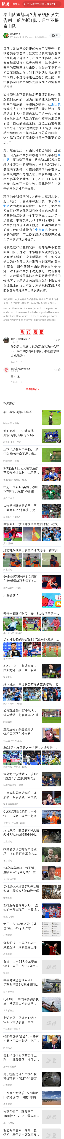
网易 (5, 4)
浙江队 (56, 104)
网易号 (16, 4)
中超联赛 (41, 230)
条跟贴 (31, 389)
